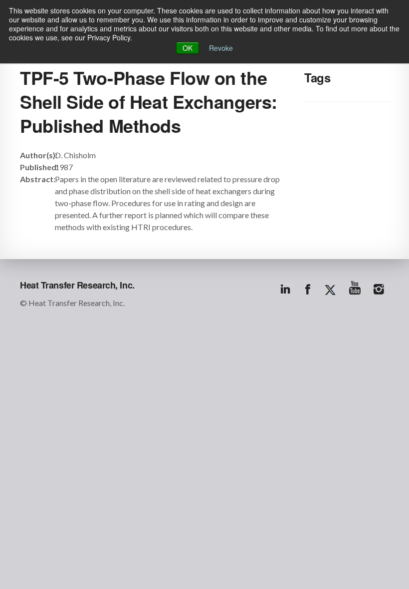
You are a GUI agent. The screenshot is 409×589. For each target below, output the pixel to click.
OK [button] (188, 48)
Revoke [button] (221, 48)
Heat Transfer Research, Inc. (77, 285)
